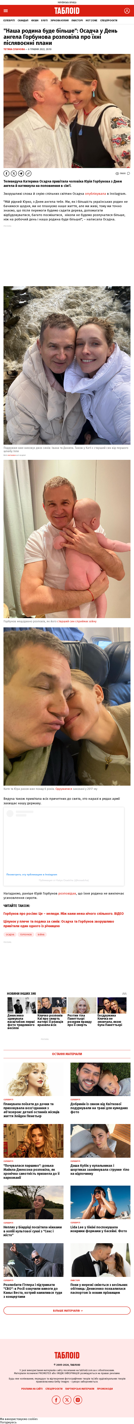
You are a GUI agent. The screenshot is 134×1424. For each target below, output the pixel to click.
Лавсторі (77, 20)
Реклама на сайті (32, 1388)
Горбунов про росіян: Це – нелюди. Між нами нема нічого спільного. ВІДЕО (63, 914)
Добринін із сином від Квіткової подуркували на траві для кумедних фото (99, 1108)
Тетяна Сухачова (14, 49)
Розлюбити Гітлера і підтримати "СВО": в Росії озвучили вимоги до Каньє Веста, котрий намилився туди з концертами (32, 1291)
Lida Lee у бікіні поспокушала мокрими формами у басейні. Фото (98, 1229)
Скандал (23, 20)
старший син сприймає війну (76, 621)
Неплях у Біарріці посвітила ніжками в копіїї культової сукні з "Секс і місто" (32, 1231)
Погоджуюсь (8, 1422)
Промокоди (105, 1388)
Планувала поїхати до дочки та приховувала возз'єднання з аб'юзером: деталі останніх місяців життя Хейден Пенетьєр (31, 1110)
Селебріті (9, 20)
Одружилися (63, 789)
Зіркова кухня (59, 20)
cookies (33, 1419)
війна (41, 934)
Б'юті (44, 20)
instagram (12, 455)
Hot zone (91, 20)
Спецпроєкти (108, 20)
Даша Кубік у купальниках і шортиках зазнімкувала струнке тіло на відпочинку (99, 1170)
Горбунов (26, 934)
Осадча (10, 934)
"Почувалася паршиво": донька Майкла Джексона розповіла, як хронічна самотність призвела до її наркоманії (31, 1172)
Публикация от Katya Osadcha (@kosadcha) (64, 880)
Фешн (34, 20)
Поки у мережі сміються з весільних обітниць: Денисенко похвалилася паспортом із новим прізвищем (99, 1289)
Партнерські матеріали (79, 1388)
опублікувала (95, 194)
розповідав (67, 893)
